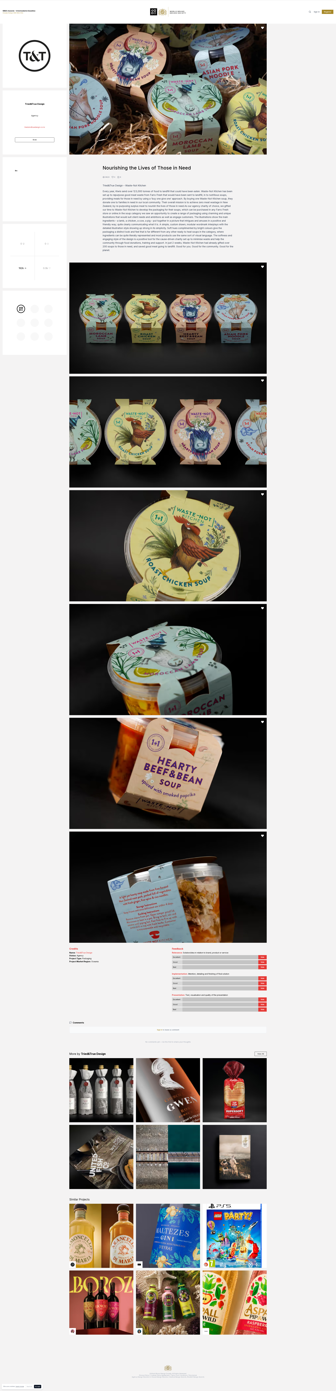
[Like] (262, 27)
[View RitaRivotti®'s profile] (139, 1264)
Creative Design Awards (177, 1377)
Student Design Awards (195, 1377)
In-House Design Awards (158, 1377)
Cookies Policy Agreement (160, 1375)
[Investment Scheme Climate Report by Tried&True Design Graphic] (168, 1157)
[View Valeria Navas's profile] (72, 1331)
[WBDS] (21, 309)
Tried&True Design (84, 953)
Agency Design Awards (140, 1377)
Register (327, 12)
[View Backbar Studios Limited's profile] (72, 1264)
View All (260, 1054)
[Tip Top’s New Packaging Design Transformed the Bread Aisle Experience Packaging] (235, 1090)
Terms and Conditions (179, 1375)
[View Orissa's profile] (139, 1331)
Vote (262, 957)
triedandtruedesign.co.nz (35, 127)
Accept (37, 1386)
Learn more (20, 1386)
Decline (29, 1386)
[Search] (310, 12)
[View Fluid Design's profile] (206, 1264)
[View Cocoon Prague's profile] (206, 1331)
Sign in (317, 12)
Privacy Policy (144, 1375)
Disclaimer (193, 1375)
